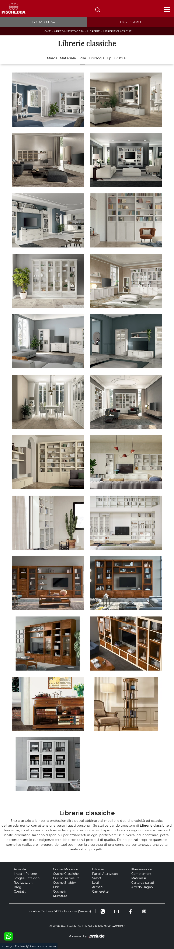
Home (46, 31)
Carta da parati (142, 883)
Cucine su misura (66, 878)
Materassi (138, 878)
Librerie (93, 31)
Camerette (100, 891)
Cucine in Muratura (60, 894)
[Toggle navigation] (167, 9)
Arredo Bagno (142, 887)
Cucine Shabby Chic (64, 885)
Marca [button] (52, 58)
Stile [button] (82, 58)
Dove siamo (130, 22)
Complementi (142, 874)
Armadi (98, 887)
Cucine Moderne (65, 869)
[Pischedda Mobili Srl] (13, 8)
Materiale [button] (68, 58)
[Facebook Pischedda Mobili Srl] (131, 911)
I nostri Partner (25, 874)
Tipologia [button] (96, 58)
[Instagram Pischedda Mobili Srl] (144, 911)
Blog (17, 887)
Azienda (20, 869)
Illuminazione (141, 869)
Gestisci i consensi (43, 946)
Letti (95, 883)
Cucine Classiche (66, 874)
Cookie (20, 946)
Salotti (97, 878)
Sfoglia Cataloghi (27, 878)
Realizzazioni (23, 883)
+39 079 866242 (43, 22)
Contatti (20, 891)
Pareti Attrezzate (105, 874)
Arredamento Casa (69, 31)
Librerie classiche (117, 31)
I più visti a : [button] (117, 58)
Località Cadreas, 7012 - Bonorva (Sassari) (59, 911)
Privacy (6, 946)
